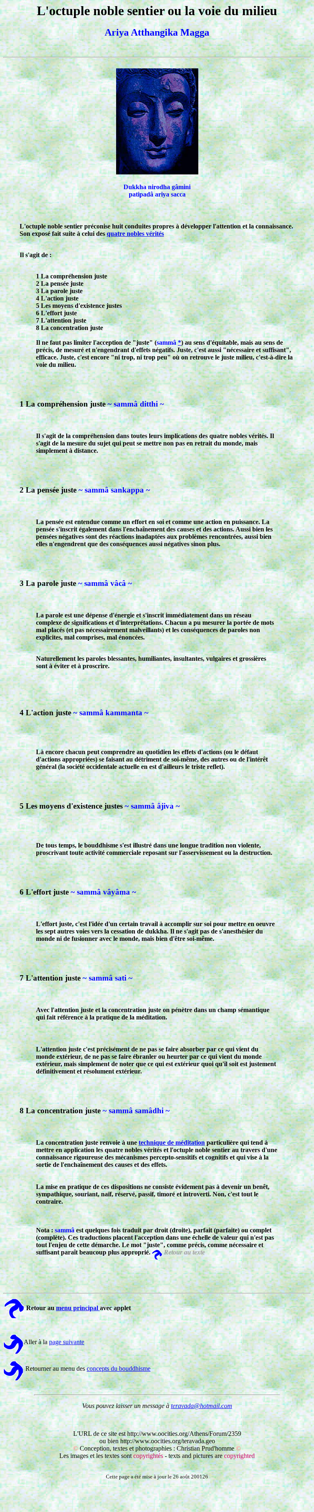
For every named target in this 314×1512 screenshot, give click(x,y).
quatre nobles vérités (135, 233)
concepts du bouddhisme (118, 1368)
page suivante (66, 1341)
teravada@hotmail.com (201, 1405)
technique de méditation (172, 1142)
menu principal (78, 1307)
